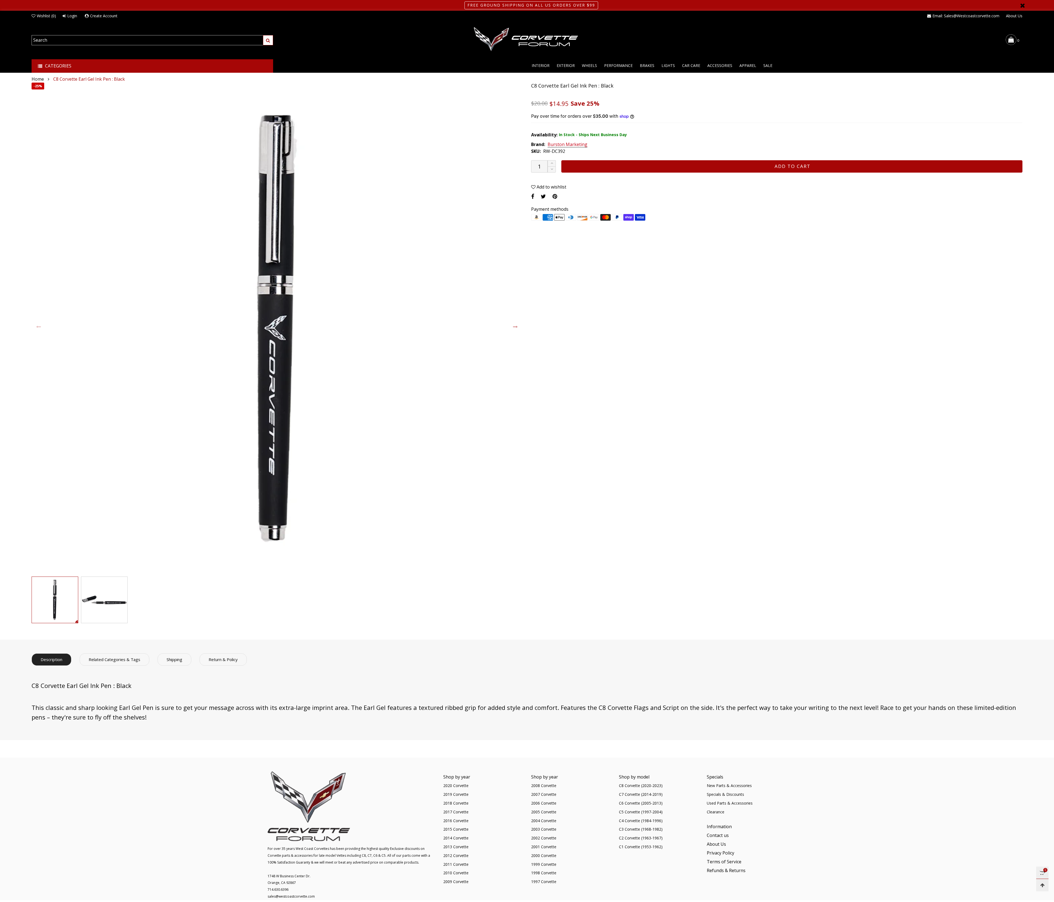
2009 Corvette (456, 881)
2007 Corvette (543, 794)
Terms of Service (724, 862)
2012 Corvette (456, 855)
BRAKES (647, 65)
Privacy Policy (720, 853)
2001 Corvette (543, 846)
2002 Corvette (543, 838)
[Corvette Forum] (527, 39)
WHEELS (589, 65)
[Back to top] (1042, 885)
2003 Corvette (543, 829)
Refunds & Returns (726, 870)
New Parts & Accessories (729, 785)
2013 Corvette (456, 846)
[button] (39, 327)
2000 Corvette (543, 855)
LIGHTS (668, 65)
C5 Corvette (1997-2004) (641, 811)
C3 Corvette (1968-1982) (641, 829)
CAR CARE (691, 65)
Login (72, 15)
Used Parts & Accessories (730, 803)
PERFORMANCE (618, 65)
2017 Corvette (456, 811)
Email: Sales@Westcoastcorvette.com (965, 15)
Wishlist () (46, 15)
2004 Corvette (543, 820)
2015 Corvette (456, 829)
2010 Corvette (456, 872)
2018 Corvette (456, 803)
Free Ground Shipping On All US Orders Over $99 (531, 5)
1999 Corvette (543, 864)
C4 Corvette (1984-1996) (641, 820)
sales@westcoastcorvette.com (291, 896)
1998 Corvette (543, 872)
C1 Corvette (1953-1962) (641, 846)
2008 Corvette (543, 785)
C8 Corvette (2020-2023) (641, 785)
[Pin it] (555, 196)
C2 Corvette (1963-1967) (641, 838)
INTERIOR (541, 65)
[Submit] (268, 40)
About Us (1014, 15)
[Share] (532, 196)
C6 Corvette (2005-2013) (641, 803)
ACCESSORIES (719, 65)
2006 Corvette (543, 803)
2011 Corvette (456, 864)
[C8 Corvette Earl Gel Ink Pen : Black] (277, 328)
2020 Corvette (456, 785)
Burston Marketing (567, 144)
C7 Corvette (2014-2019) (641, 794)
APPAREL (747, 65)
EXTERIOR (566, 65)
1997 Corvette (543, 881)
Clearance (715, 811)
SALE (767, 65)
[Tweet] (543, 196)
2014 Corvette (456, 838)
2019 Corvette (456, 794)
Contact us (718, 835)
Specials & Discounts (725, 794)
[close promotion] (1022, 5)
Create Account (103, 15)
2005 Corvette (543, 811)
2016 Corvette (456, 820)
